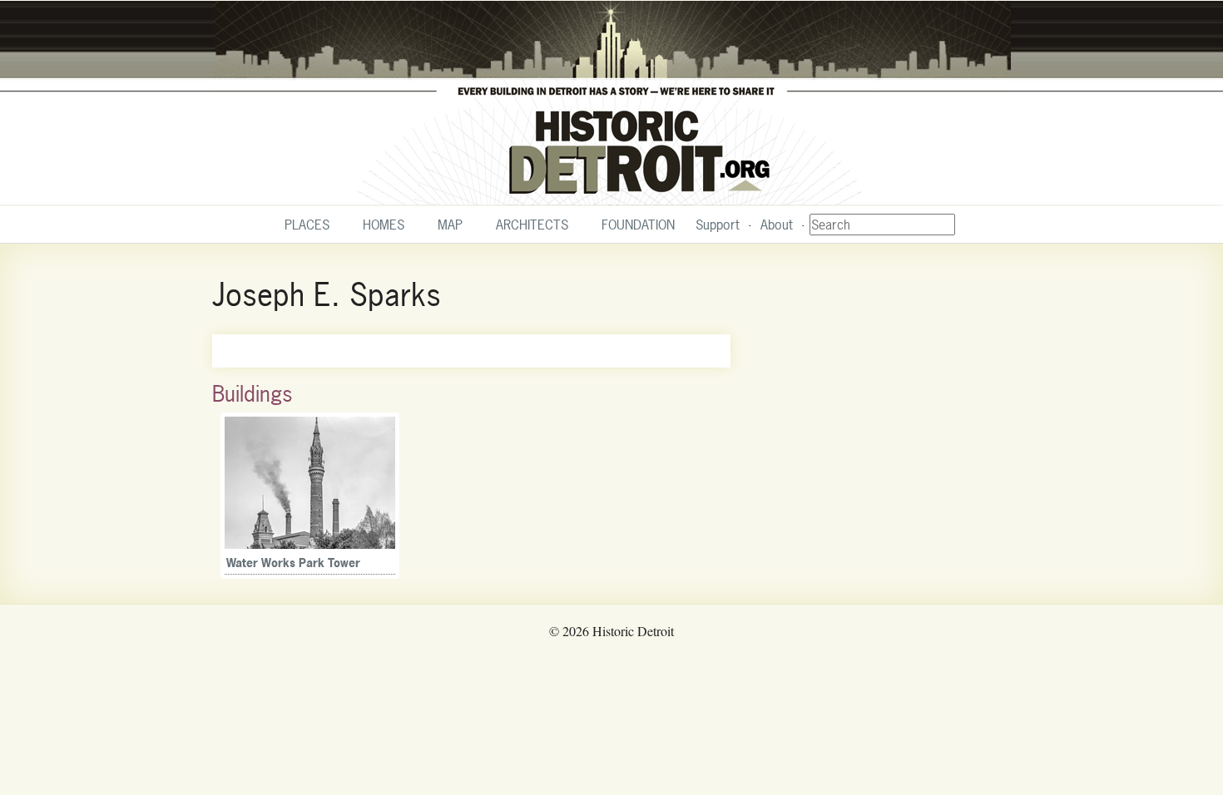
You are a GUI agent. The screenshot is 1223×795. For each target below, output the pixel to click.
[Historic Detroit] (611, 103)
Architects (532, 224)
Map (450, 224)
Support (718, 224)
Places (307, 224)
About (776, 224)
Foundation (638, 224)
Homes (383, 224)
